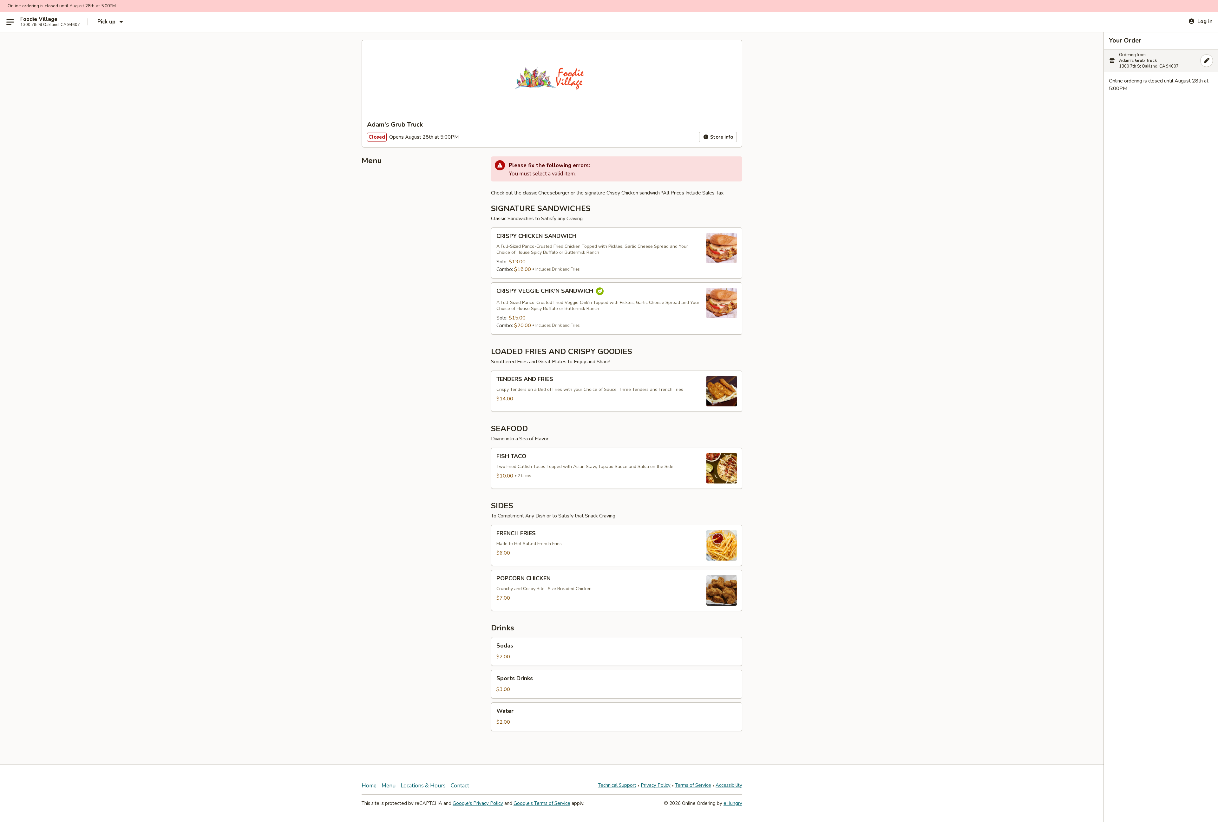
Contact (460, 785)
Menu (389, 785)
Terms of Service (693, 785)
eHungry (733, 803)
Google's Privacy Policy (478, 803)
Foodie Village (38, 19)
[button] (616, 253)
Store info (721, 137)
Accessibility (729, 785)
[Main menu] (10, 22)
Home (369, 785)
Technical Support (617, 785)
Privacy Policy (656, 785)
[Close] (1206, 60)
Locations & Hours (423, 785)
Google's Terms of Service (542, 803)
